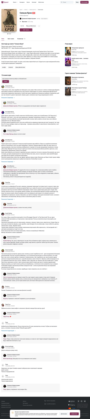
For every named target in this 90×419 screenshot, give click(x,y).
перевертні (78, 63)
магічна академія (80, 51)
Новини (3, 401)
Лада (6, 322)
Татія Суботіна (75, 61)
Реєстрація (84, 2)
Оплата (24, 401)
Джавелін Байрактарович (29, 18)
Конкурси (22, 2)
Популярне (68, 44)
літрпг (77, 81)
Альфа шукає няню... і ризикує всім (80, 59)
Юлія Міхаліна (8, 139)
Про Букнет (25, 403)
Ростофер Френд (9, 111)
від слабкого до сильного (77, 82)
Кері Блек (74, 89)
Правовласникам (5, 403)
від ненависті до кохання (81, 91)
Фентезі (26, 9)
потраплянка (74, 52)
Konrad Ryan (74, 79)
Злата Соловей (9, 249)
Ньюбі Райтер (8, 213)
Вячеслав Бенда (9, 346)
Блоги (28, 2)
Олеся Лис (74, 49)
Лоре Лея (7, 182)
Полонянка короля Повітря (79, 88)
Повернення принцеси (78, 48)
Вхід (77, 2)
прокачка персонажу (83, 81)
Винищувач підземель (78, 77)
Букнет (21, 9)
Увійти (5, 81)
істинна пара (84, 63)
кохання (11, 67)
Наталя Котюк (8, 85)
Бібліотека (41, 2)
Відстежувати (44, 18)
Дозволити (74, 413)
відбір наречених (81, 92)
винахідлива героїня (82, 52)
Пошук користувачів (27, 405)
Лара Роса (7, 304)
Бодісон (7, 286)
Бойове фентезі (33, 9)
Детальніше (64, 413)
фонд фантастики (20, 67)
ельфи (4, 67)
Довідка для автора (6, 407)
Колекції (34, 2)
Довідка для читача (5, 405)
